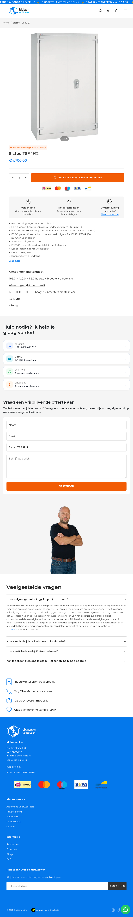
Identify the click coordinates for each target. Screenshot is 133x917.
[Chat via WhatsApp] (125, 909)
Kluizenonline (20, 910)
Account (108, 10)
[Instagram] (113, 910)
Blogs (9, 854)
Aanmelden (117, 886)
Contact (11, 826)
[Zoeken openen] (100, 10)
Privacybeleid (14, 811)
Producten (12, 844)
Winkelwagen (118, 11)
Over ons (11, 849)
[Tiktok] (119, 910)
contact (13, 629)
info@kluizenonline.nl (18, 755)
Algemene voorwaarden (20, 806)
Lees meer (14, 260)
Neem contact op (110, 214)
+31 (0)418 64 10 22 (16, 760)
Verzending (12, 816)
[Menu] (125, 11)
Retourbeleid (13, 821)
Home (5, 22)
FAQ (9, 859)
